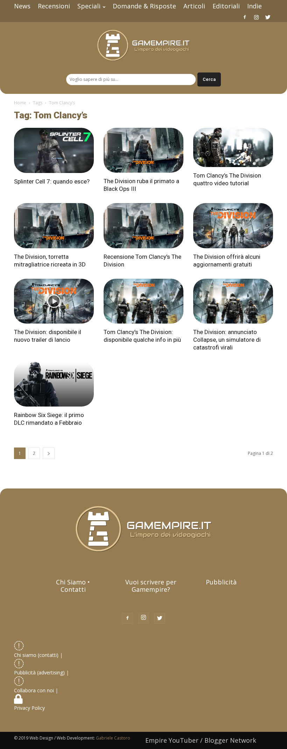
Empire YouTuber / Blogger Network (200, 740)
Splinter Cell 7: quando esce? (52, 181)
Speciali (88, 6)
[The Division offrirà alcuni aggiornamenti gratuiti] (233, 225)
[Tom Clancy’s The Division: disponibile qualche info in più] (143, 301)
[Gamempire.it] (143, 45)
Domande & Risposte (144, 6)
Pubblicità (221, 582)
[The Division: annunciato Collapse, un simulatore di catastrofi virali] (233, 301)
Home (20, 103)
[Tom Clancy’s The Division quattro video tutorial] (233, 147)
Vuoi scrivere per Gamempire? (150, 586)
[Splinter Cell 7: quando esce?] (54, 150)
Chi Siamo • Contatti (73, 586)
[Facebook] (244, 17)
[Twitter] (267, 17)
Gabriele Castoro (113, 738)
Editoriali (226, 6)
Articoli (194, 6)
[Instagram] (256, 17)
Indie (254, 6)
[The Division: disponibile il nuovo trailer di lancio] (54, 301)
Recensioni (54, 6)
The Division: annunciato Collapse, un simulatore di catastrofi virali (227, 339)
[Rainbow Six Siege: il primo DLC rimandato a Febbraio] (54, 384)
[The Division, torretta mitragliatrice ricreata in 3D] (54, 225)
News (22, 6)
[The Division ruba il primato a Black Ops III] (143, 150)
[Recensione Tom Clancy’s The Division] (143, 225)
